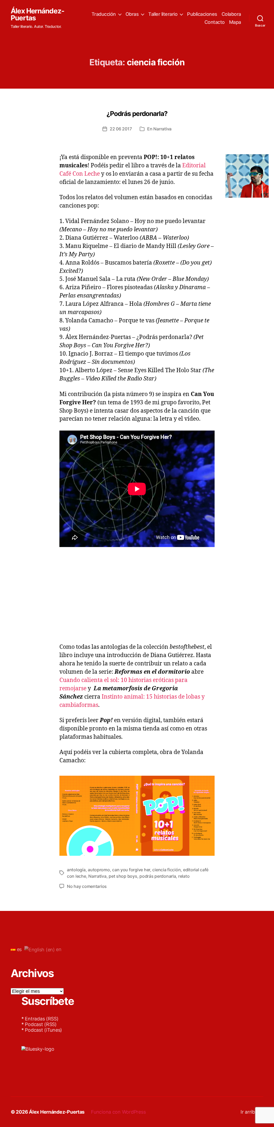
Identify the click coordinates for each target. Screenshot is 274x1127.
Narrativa (162, 128)
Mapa (235, 22)
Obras (132, 14)
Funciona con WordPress (118, 1112)
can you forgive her (131, 869)
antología (76, 869)
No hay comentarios (87, 886)
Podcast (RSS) (41, 1024)
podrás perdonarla (157, 876)
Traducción (104, 14)
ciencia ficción (166, 869)
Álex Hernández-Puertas (37, 14)
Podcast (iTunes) (43, 1030)
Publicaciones (202, 14)
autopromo (99, 869)
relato (183, 876)
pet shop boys (123, 876)
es (19, 949)
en (58, 949)
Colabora (231, 14)
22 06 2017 (121, 128)
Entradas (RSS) (41, 1019)
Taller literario (162, 14)
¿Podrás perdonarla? (137, 114)
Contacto (214, 22)
